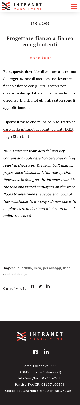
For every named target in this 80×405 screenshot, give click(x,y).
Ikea (37, 268)
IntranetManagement (40, 336)
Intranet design (40, 57)
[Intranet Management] (22, 6)
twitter (40, 286)
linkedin (48, 286)
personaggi (52, 268)
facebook (32, 286)
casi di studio (21, 268)
